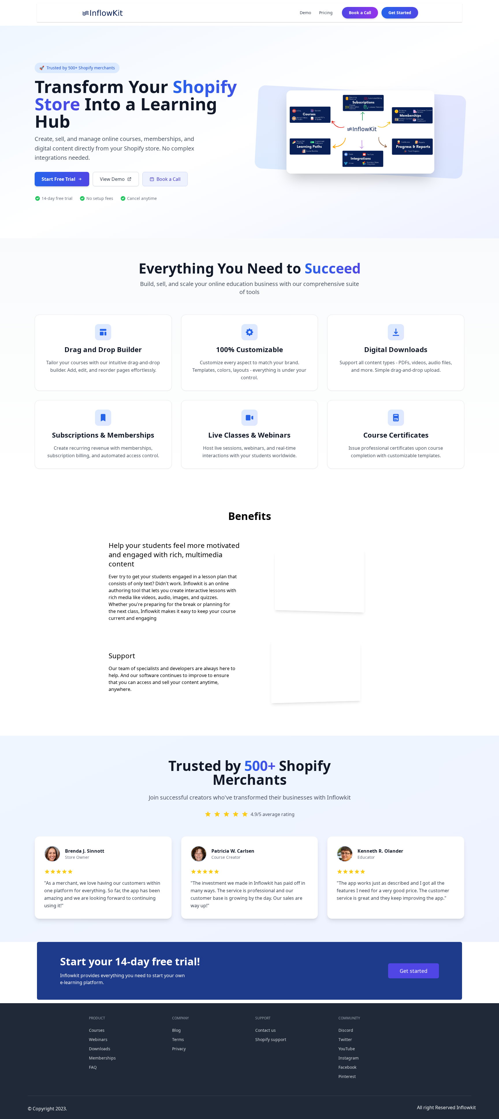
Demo (305, 12)
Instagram (348, 1058)
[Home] (102, 12)
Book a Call (360, 12)
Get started (413, 970)
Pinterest (347, 1076)
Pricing (326, 12)
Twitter (345, 1039)
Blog (176, 1030)
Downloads (99, 1048)
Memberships (102, 1058)
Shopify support (270, 1039)
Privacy (179, 1048)
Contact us (265, 1030)
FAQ (93, 1067)
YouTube (346, 1048)
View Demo (112, 179)
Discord (345, 1030)
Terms (178, 1039)
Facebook (347, 1067)
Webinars (98, 1039)
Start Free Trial (58, 179)
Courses (97, 1030)
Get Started (399, 12)
